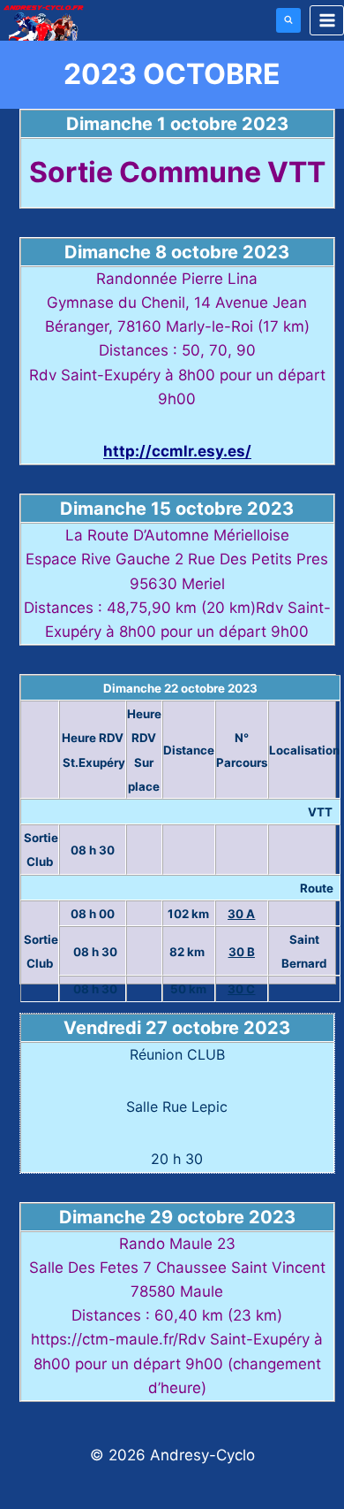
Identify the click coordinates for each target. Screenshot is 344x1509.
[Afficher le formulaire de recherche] (288, 20)
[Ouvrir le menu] (327, 19)
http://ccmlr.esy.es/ (177, 451)
